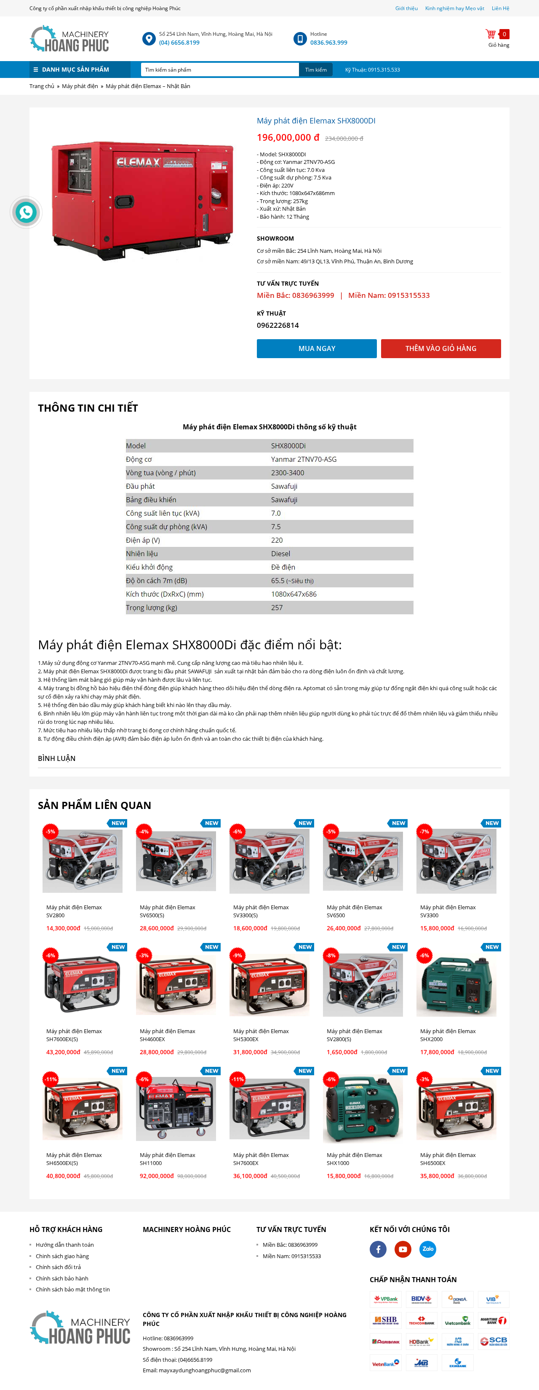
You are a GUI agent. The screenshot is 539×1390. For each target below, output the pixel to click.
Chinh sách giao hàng (62, 1256)
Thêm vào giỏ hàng (441, 348)
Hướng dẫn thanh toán (65, 1244)
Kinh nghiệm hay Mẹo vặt (454, 8)
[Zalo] (427, 1249)
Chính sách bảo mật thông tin (73, 1289)
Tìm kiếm (316, 69)
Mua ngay (317, 348)
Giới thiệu (407, 8)
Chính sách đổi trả (58, 1267)
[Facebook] (378, 1249)
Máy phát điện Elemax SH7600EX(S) (74, 1035)
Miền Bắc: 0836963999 (290, 1244)
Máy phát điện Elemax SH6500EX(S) (74, 1159)
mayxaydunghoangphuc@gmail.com (205, 1370)
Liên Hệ (501, 8)
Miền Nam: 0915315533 (292, 1256)
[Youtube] (403, 1249)
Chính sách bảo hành (62, 1278)
